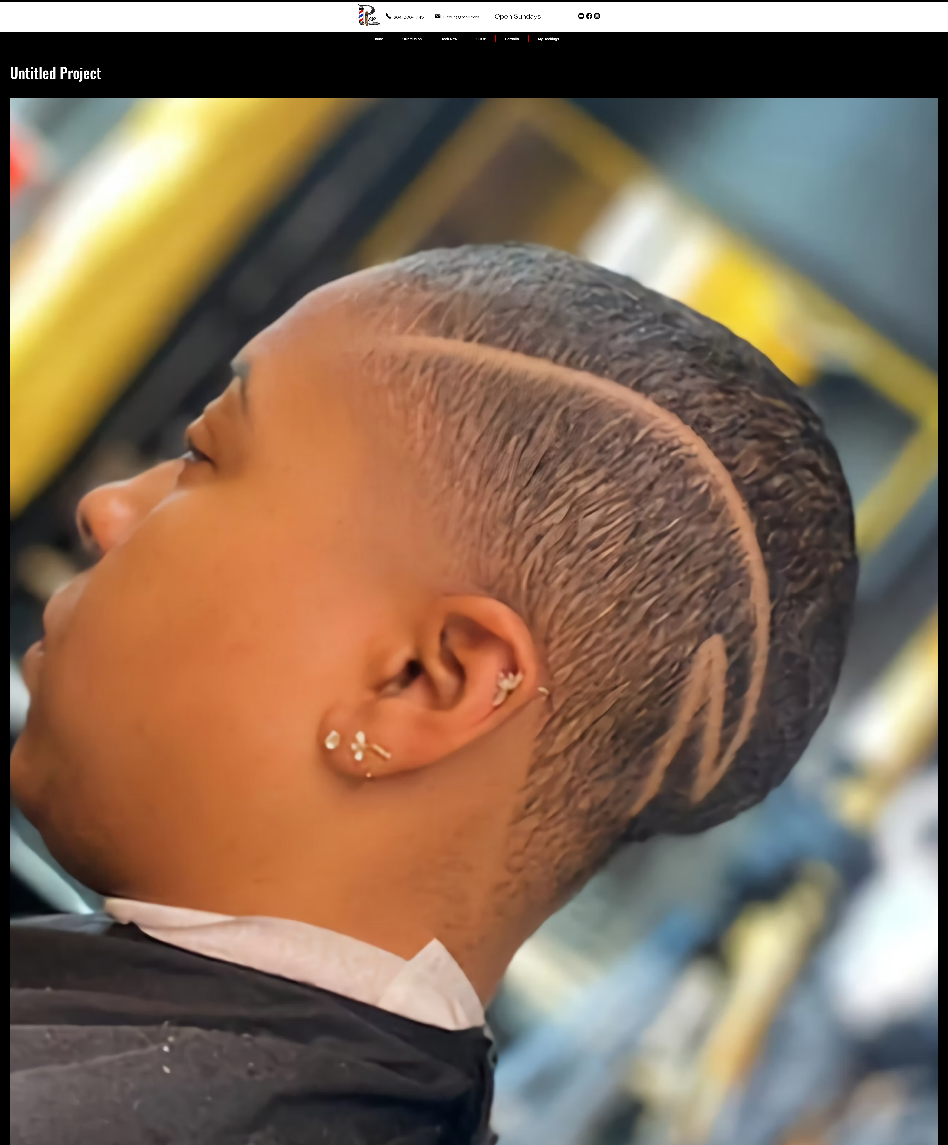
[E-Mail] (437, 16)
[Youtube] (581, 16)
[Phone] (388, 16)
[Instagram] (597, 16)
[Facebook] (589, 16)
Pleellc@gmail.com (461, 17)
